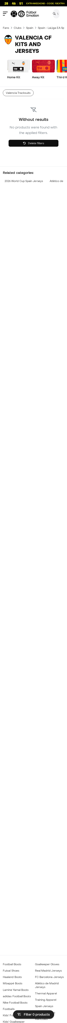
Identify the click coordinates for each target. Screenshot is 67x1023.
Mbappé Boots (12, 983)
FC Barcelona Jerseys (49, 976)
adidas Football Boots (17, 996)
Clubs (17, 27)
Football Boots (12, 964)
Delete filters (35, 143)
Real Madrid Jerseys (48, 970)
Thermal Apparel (46, 993)
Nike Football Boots (15, 1002)
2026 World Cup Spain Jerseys (24, 181)
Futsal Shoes (11, 970)
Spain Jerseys (44, 1006)
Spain (29, 27)
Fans (6, 27)
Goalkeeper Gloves (47, 964)
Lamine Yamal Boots (16, 989)
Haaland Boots (12, 976)
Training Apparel (45, 999)
